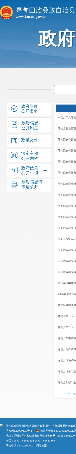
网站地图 (41, 445)
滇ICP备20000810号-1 (19, 430)
